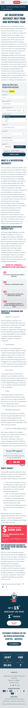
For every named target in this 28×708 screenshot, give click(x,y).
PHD (6, 121)
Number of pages (6, 137)
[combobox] (14, 110)
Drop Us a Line (14, 682)
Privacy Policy (19, 699)
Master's (7, 118)
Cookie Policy (14, 701)
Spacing (4, 144)
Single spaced (8, 146)
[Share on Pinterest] (6, 587)
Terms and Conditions (10, 699)
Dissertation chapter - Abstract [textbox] (13, 110)
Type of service (6, 101)
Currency (4, 94)
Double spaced (19, 146)
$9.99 (14, 462)
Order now (17, 2)
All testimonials (14, 644)
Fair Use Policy (21, 701)
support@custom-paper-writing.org (14, 676)
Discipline (4, 131)
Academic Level (6, 114)
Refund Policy (6, 701)
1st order (9, 91)
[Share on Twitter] (2, 587)
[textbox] (15, 133)
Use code (14, 623)
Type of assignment (7, 107)
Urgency (4, 124)
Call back (14, 680)
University (7, 116)
